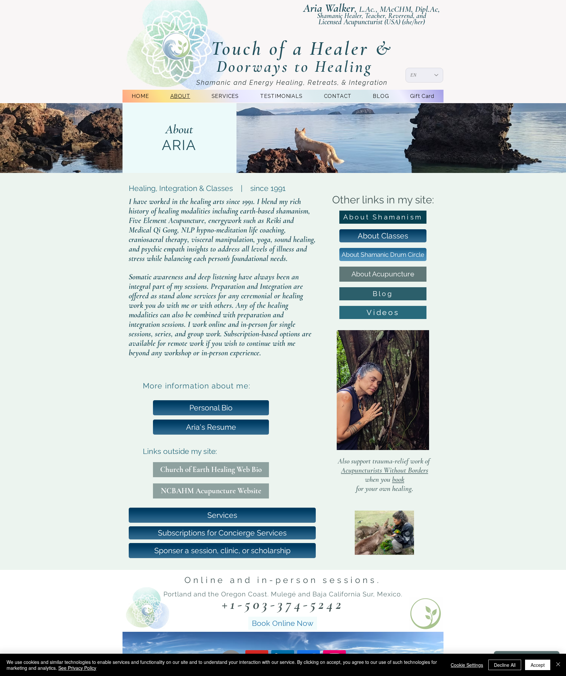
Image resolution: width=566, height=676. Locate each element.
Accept (538, 665)
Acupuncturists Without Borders (384, 470)
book (398, 479)
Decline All (505, 665)
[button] (222, 550)
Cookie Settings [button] (467, 665)
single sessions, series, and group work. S (212, 329)
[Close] (558, 665)
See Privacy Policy (77, 668)
